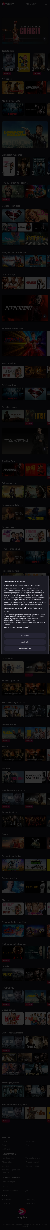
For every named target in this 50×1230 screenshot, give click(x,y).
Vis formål (25, 635)
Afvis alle (25, 642)
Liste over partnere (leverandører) (16, 627)
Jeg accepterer (25, 648)
